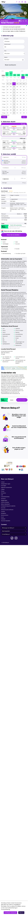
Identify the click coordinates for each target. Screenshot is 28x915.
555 (7, 92)
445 (24, 86)
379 (20, 83)
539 (24, 92)
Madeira (6, 20)
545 (10, 92)
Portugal (2, 20)
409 (14, 86)
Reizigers (6, 38)
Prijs (5, 50)
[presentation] (2, 13)
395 (17, 83)
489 (24, 89)
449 (7, 86)
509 (10, 89)
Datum (5, 57)
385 (24, 83)
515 (14, 92)
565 (17, 92)
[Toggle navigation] (25, 2)
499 (7, 89)
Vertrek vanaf (7, 44)
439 (20, 86)
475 (14, 89)
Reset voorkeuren (10, 65)
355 (14, 83)
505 (20, 89)
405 (10, 83)
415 (7, 83)
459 (10, 86)
